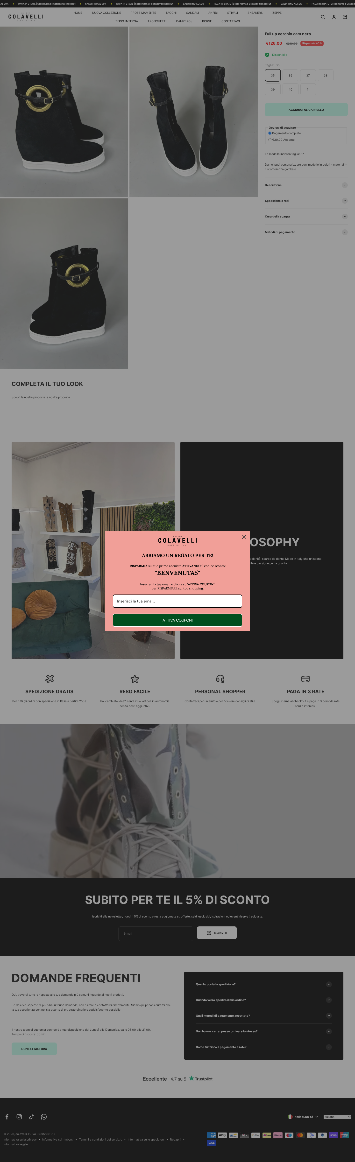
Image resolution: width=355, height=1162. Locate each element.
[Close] (244, 537)
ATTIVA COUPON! (178, 620)
